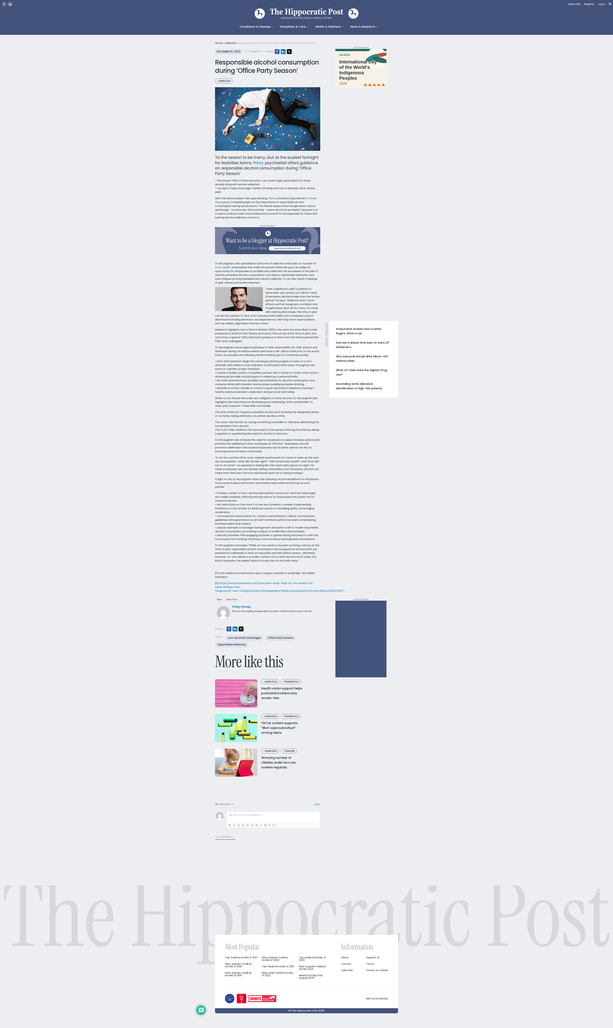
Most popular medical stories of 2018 (238, 965)
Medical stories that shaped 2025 (311, 976)
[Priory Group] (223, 613)
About (219, 599)
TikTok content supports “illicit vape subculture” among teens (279, 728)
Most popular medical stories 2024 (312, 967)
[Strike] (243, 825)
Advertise (347, 970)
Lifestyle (289, 751)
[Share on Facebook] (277, 51)
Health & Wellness (328, 27)
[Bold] (229, 825)
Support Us (373, 957)
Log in (601, 4)
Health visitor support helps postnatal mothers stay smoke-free (281, 693)
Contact (346, 964)
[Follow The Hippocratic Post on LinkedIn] (10, 4)
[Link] (265, 825)
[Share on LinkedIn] (283, 51)
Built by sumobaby (377, 998)
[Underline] (238, 825)
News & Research (362, 27)
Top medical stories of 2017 (241, 957)
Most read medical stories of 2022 (277, 974)
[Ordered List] (247, 825)
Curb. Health (223, 267)
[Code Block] (261, 825)
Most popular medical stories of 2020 (275, 958)
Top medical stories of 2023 (312, 958)
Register (589, 4)
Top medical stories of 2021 (278, 966)
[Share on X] (289, 51)
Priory (258, 163)
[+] (274, 825)
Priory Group (241, 607)
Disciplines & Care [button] (293, 27)
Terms (370, 964)
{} (270, 825)
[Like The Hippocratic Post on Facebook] (4, 4)
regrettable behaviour (231, 644)
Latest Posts (232, 599)
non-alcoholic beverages (244, 638)
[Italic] (234, 825)
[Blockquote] (256, 825)
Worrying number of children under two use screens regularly (278, 762)
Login (316, 804)
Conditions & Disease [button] (255, 27)
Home (219, 43)
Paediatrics (291, 681)
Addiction (231, 43)
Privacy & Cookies (377, 970)
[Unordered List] (252, 825)
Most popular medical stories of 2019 (238, 974)
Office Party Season (280, 638)
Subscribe (574, 4)
